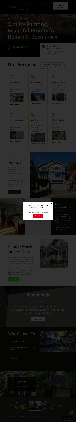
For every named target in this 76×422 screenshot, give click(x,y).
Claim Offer (38, 216)
